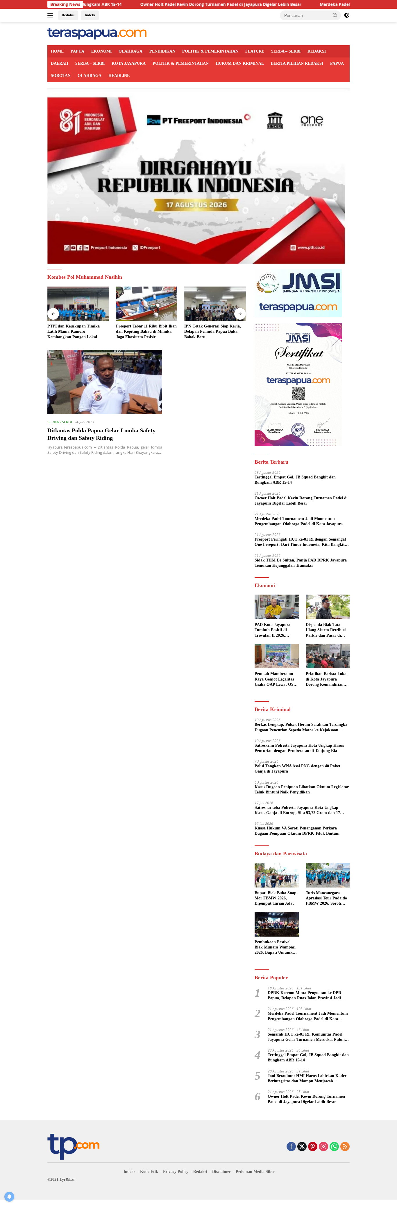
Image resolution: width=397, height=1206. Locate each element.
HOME (57, 51)
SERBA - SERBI (59, 421)
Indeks (90, 15)
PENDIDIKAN (162, 51)
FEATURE (254, 51)
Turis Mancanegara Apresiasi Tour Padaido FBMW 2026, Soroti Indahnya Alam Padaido (327, 898)
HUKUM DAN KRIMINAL (240, 63)
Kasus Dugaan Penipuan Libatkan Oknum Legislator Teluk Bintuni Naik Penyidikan (302, 789)
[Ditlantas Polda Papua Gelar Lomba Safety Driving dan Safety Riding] (104, 382)
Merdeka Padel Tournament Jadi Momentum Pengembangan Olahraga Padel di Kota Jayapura (299, 521)
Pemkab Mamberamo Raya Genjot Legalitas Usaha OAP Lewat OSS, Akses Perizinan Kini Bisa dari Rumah (276, 679)
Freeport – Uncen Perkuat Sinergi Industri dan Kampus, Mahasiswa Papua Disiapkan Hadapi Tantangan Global (214, 332)
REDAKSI (316, 51)
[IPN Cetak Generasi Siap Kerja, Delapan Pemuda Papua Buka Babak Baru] (147, 304)
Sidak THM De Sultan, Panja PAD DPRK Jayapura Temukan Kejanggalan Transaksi (301, 563)
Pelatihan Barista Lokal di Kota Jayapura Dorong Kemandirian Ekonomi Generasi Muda (327, 679)
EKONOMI (101, 51)
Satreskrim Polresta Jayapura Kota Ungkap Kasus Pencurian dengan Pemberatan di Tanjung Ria (299, 748)
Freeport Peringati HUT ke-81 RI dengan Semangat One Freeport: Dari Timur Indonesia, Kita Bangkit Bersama (300, 542)
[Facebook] (291, 1147)
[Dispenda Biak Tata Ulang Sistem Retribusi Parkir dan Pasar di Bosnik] (328, 607)
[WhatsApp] (334, 1147)
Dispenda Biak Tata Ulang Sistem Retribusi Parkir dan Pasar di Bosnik (326, 630)
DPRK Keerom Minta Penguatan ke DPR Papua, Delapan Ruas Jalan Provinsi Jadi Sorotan (304, 996)
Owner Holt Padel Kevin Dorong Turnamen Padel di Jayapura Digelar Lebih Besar (172, 4)
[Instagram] (323, 1147)
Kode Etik (149, 1171)
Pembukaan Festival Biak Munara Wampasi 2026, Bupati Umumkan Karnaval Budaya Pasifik (276, 947)
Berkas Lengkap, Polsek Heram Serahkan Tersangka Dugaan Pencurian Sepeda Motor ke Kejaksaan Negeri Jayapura (301, 727)
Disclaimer (221, 1171)
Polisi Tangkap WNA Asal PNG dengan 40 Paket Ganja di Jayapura (297, 768)
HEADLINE (119, 75)
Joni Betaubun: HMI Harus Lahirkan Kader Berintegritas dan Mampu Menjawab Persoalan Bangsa (307, 1079)
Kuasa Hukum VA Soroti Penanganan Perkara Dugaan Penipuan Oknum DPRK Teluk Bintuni (297, 831)
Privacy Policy (175, 1171)
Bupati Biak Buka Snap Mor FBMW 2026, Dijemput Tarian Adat (275, 898)
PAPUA (77, 51)
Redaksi (68, 15)
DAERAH (59, 63)
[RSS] (345, 1147)
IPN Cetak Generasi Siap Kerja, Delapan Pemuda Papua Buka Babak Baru (144, 331)
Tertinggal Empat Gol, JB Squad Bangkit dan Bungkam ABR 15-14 (295, 480)
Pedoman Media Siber (255, 1171)
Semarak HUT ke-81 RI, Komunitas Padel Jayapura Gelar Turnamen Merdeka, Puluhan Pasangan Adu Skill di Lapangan (308, 1037)
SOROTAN (61, 75)
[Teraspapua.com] (96, 33)
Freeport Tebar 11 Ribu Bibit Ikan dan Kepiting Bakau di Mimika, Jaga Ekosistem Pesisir (77, 331)
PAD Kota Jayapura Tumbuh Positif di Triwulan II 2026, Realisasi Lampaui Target (272, 630)
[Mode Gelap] (347, 15)
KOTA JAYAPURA (129, 63)
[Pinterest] (312, 1147)
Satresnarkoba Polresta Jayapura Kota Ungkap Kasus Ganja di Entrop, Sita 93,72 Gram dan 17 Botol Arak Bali (297, 810)
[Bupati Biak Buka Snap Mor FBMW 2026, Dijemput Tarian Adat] (276, 875)
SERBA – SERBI (286, 51)
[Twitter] (302, 1147)
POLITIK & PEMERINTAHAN (210, 51)
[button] (335, 15)
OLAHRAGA (130, 51)
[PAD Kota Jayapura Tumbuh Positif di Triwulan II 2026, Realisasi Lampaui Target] (276, 607)
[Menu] (51, 15)
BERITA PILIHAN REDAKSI (297, 63)
